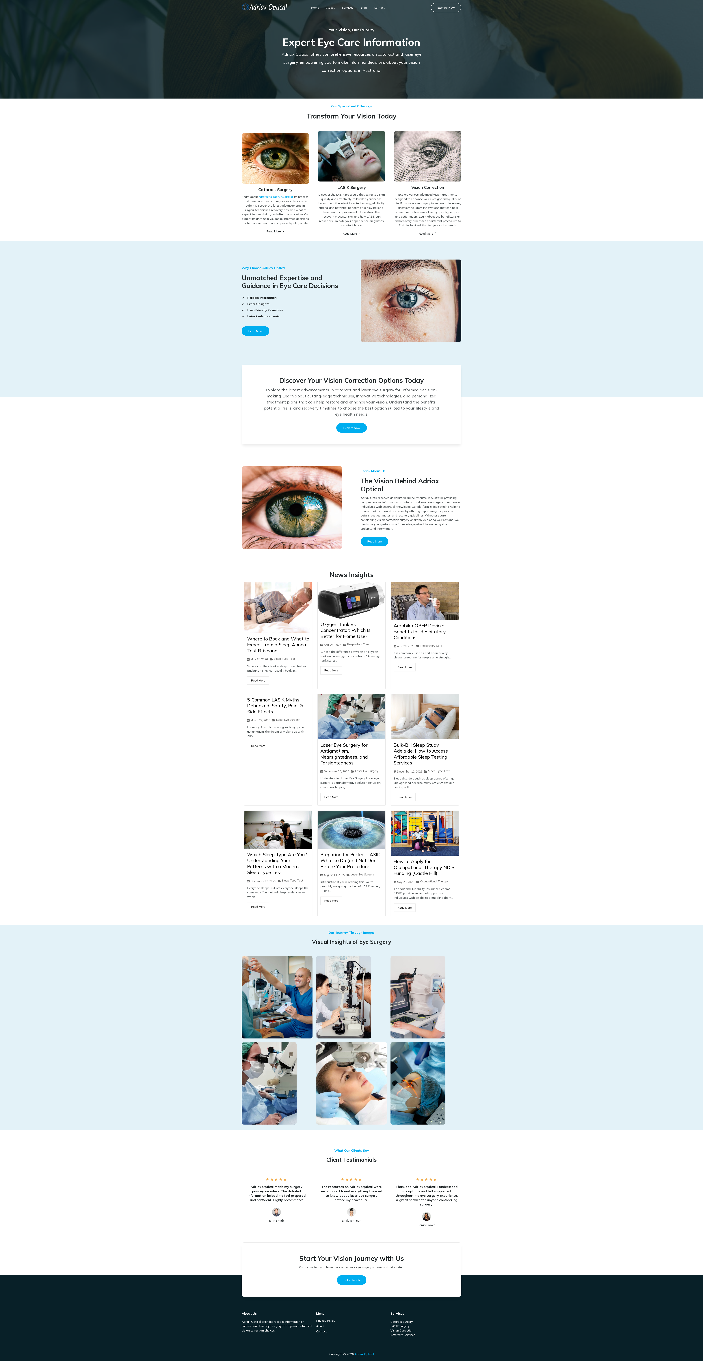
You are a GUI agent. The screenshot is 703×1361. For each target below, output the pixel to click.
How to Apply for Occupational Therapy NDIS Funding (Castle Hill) (424, 867)
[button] (446, 7)
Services (347, 7)
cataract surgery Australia (276, 197)
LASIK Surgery (400, 1326)
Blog (364, 7)
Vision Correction (401, 1330)
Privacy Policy (325, 1321)
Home (315, 7)
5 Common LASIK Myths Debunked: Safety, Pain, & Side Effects (275, 706)
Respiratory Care (358, 644)
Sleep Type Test (284, 658)
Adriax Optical (364, 1354)
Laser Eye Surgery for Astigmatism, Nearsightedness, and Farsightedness (344, 754)
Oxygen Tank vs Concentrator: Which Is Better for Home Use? (345, 630)
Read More (258, 680)
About (330, 7)
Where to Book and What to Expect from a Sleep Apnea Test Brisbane (278, 645)
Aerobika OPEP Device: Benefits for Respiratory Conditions (420, 631)
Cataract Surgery (401, 1321)
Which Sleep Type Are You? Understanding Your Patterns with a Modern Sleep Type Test (277, 863)
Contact (379, 7)
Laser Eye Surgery (288, 719)
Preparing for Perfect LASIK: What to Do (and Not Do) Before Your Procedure (350, 860)
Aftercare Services (402, 1335)
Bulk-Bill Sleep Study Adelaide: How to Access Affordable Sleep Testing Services (421, 754)
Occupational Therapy (434, 881)
